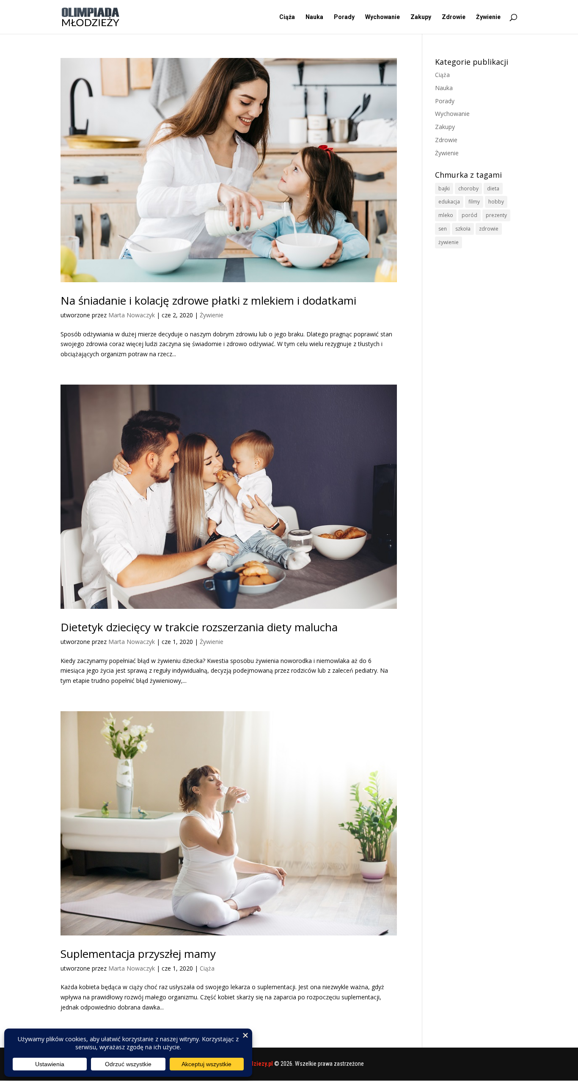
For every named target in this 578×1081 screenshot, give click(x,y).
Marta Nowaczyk (131, 315)
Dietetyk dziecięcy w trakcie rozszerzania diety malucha (199, 627)
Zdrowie (453, 17)
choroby (468, 188)
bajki (444, 188)
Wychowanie (382, 17)
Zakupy (420, 17)
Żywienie (488, 17)
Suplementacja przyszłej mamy (138, 953)
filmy (474, 201)
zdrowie (488, 228)
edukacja (449, 201)
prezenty (496, 215)
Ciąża (287, 17)
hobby (496, 201)
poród (469, 215)
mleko (445, 215)
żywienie (448, 242)
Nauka (314, 17)
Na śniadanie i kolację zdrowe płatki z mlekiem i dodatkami (208, 300)
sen (442, 228)
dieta (493, 188)
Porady (344, 17)
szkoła (463, 228)
